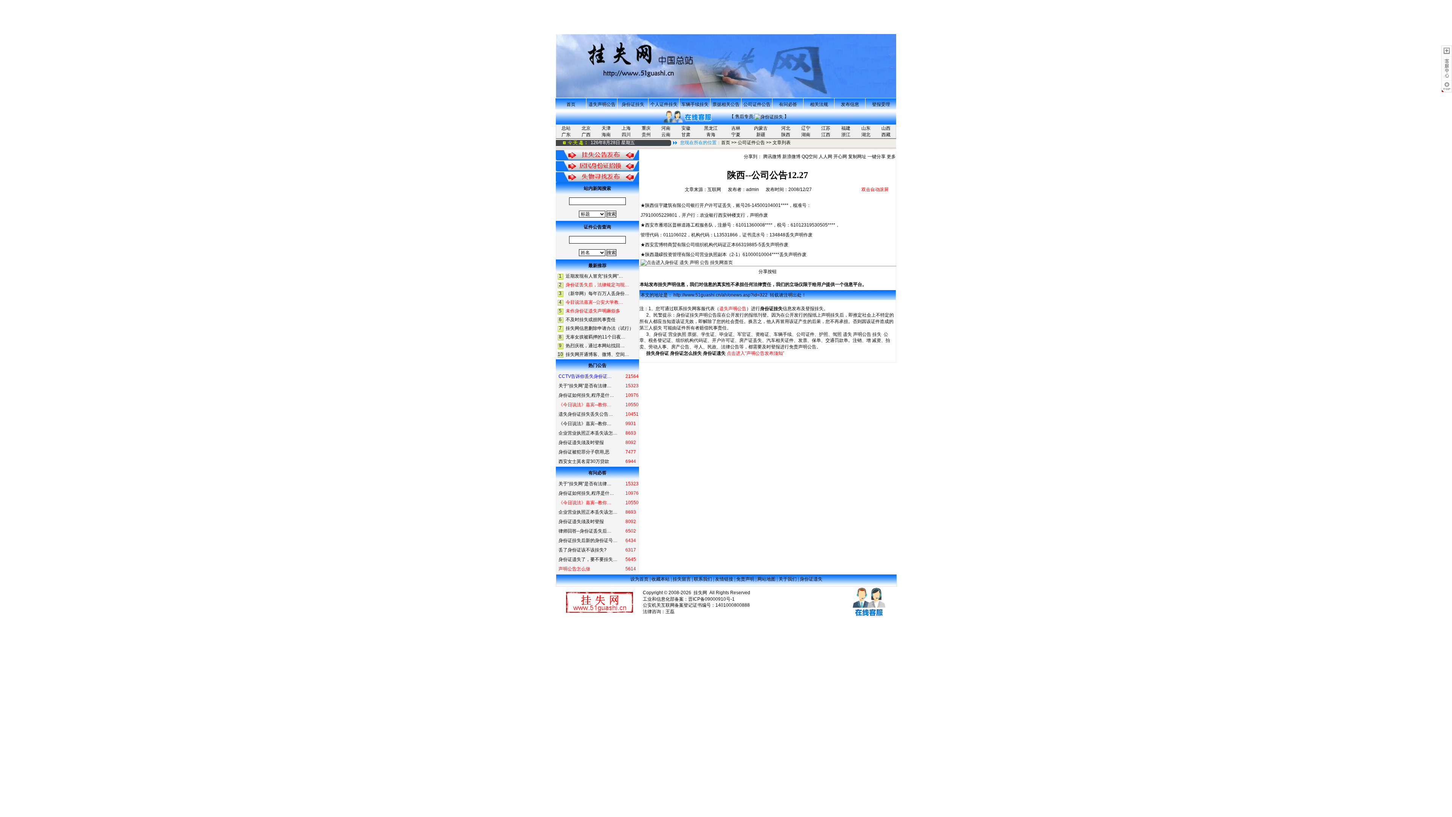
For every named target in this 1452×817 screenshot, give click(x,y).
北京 (586, 128)
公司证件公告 (757, 104)
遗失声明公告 (602, 104)
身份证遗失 (714, 353)
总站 (566, 128)
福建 (845, 128)
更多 (891, 156)
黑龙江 (711, 128)
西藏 (885, 134)
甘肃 (685, 134)
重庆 (646, 128)
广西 (586, 134)
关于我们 (788, 579)
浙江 (845, 134)
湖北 (865, 134)
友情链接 (724, 579)
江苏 (825, 128)
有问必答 (788, 104)
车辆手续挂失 (695, 104)
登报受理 (881, 104)
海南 (606, 134)
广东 (566, 134)
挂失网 (690, 308)
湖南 (805, 134)
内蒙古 (761, 128)
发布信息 (850, 104)
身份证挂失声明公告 (696, 315)
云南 (665, 134)
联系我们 (703, 579)
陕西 (785, 134)
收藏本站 (661, 579)
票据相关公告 (726, 104)
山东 (865, 128)
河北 (785, 128)
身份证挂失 (633, 104)
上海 (626, 128)
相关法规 (819, 104)
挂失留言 (682, 579)
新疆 (760, 134)
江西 (825, 134)
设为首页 (639, 579)
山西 (885, 128)
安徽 (685, 128)
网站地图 (766, 579)
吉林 (735, 128)
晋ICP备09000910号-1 (711, 599)
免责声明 (745, 579)
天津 (606, 128)
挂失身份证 (657, 353)
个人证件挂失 (664, 104)
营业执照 (677, 334)
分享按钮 (768, 271)
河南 (665, 128)
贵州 (646, 134)
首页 (571, 104)
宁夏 (735, 134)
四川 (626, 134)
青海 (710, 134)
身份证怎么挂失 (686, 353)
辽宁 (805, 128)
